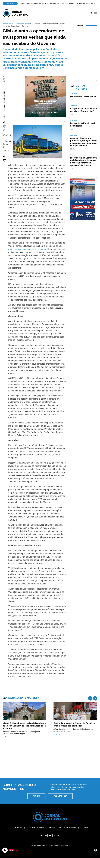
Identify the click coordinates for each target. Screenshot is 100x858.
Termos (52, 827)
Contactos (85, 827)
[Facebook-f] (41, 835)
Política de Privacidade (35, 827)
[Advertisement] (50, 764)
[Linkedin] (58, 835)
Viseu (27, 24)
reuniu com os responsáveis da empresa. (27, 249)
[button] (4, 122)
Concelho (19, 24)
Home (5, 24)
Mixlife (66, 846)
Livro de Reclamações (67, 827)
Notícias (11, 24)
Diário (72, 155)
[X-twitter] (54, 835)
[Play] (5, 850)
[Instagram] (46, 835)
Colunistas (73, 93)
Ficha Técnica (17, 827)
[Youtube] (50, 835)
